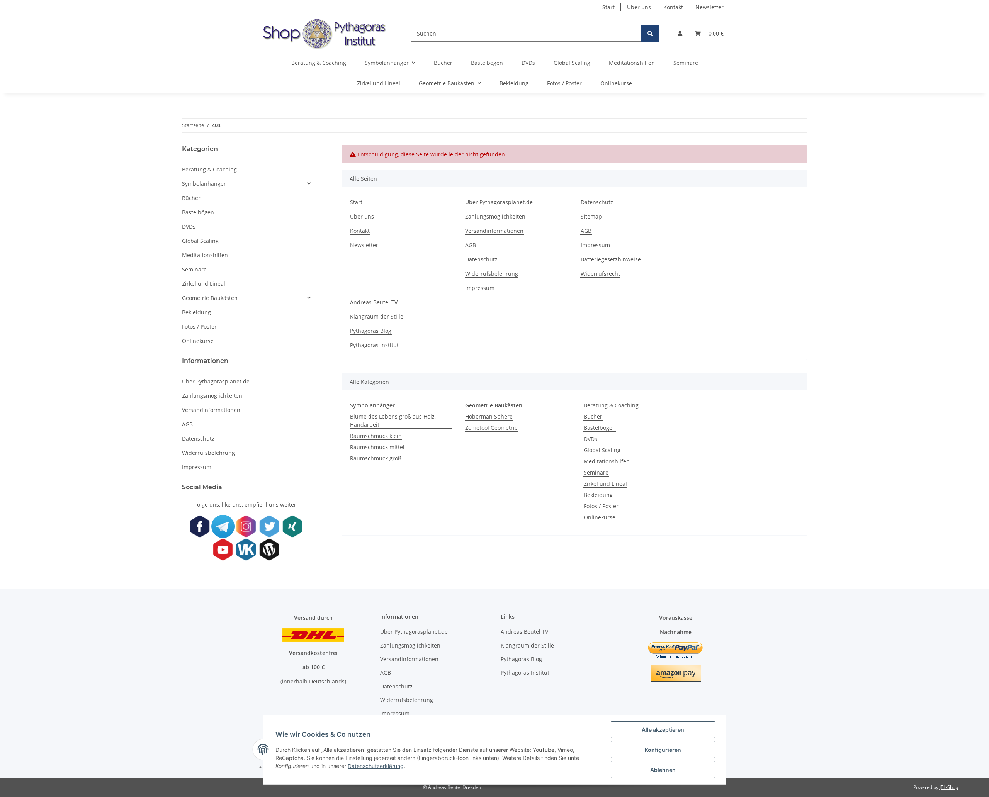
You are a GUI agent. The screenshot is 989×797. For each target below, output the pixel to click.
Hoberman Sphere (489, 416)
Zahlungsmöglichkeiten (495, 216)
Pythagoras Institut (374, 345)
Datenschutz (481, 259)
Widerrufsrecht (600, 273)
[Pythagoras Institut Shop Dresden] (322, 33)
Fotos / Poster (601, 506)
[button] (679, 33)
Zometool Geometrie (491, 427)
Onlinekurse (599, 517)
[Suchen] (650, 33)
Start (608, 7)
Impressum (479, 288)
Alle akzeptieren (663, 729)
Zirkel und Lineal (605, 483)
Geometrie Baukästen (210, 298)
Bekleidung (598, 495)
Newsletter (709, 7)
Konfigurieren (663, 749)
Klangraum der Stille (376, 316)
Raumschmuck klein (376, 435)
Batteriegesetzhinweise (611, 259)
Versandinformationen (494, 230)
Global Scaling (602, 450)
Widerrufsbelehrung (491, 273)
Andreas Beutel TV (374, 302)
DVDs (590, 439)
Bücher (593, 416)
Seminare (596, 472)
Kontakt (673, 7)
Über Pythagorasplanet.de (499, 202)
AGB (470, 245)
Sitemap (591, 216)
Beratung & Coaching (611, 405)
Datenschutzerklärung (376, 766)
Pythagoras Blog (370, 330)
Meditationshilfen (607, 461)
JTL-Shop (949, 787)
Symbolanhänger (204, 183)
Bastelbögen (600, 427)
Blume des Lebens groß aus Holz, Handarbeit (393, 420)
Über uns (639, 7)
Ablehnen (663, 769)
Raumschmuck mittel (377, 447)
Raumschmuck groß (375, 458)
